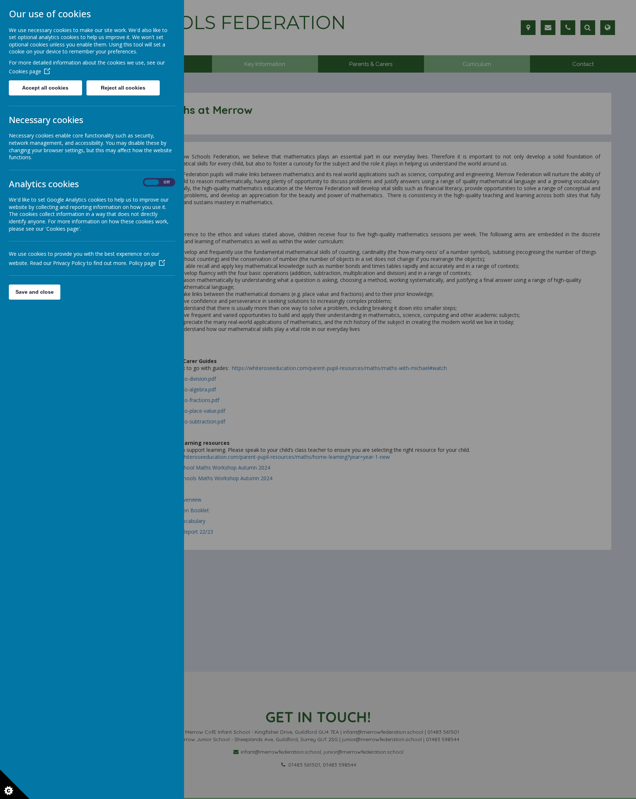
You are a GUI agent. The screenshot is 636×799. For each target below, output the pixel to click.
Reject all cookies (123, 88)
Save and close (34, 292)
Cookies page (25, 71)
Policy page (142, 262)
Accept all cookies (45, 88)
